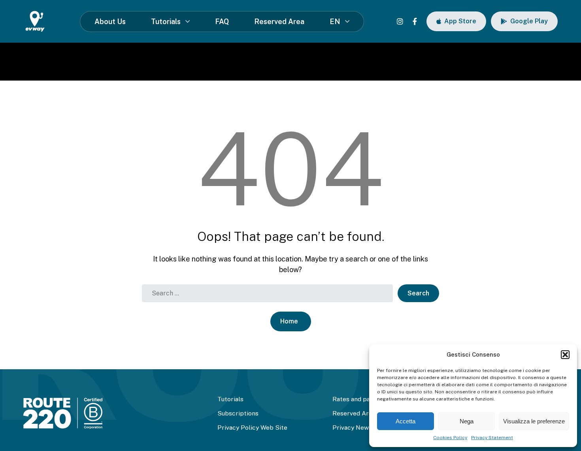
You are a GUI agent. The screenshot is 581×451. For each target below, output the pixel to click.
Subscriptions (237, 413)
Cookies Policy (450, 437)
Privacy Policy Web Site (252, 427)
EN (335, 21)
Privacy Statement (492, 437)
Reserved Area (279, 21)
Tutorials (166, 21)
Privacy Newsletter (360, 427)
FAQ (222, 21)
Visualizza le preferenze (534, 421)
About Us (110, 21)
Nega (466, 421)
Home (289, 321)
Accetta (405, 421)
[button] (565, 355)
